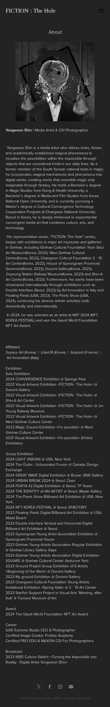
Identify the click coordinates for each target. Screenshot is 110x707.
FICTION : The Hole (31, 10)
